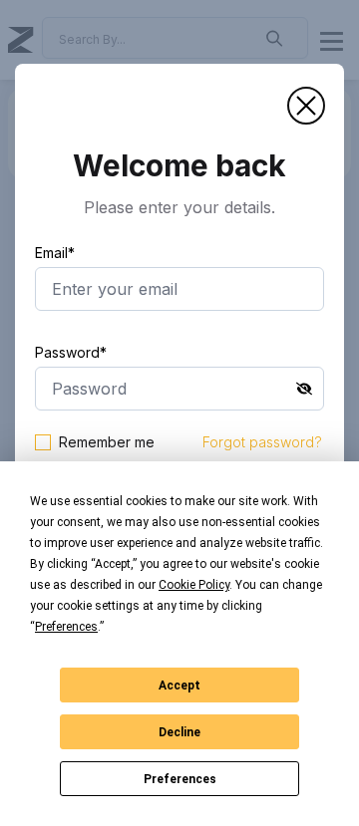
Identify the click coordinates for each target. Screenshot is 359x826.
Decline (179, 732)
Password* (71, 352)
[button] (306, 106)
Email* (55, 252)
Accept (179, 685)
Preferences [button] (66, 627)
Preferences (180, 779)
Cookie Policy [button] (194, 585)
